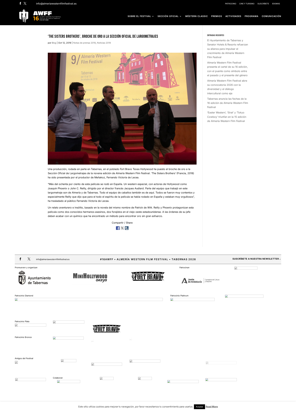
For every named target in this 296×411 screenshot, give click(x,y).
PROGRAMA (251, 16)
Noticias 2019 (104, 42)
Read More (212, 406)
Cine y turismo (246, 3)
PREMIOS (216, 16)
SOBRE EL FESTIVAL (139, 16)
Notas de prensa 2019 (84, 42)
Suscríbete (263, 3)
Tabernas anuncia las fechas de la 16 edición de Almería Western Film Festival (227, 103)
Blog (54, 42)
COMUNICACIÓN (271, 16)
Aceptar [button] (199, 406)
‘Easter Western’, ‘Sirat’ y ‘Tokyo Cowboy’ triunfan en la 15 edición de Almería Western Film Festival (226, 116)
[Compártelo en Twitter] (122, 227)
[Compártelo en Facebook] (118, 227)
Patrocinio (230, 3)
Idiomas (276, 3)
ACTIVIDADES (233, 16)
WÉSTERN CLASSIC (196, 16)
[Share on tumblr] (127, 227)
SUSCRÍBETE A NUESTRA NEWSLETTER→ (256, 258)
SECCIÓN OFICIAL (168, 16)
